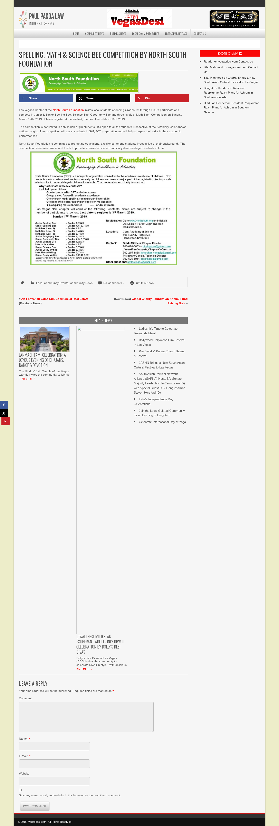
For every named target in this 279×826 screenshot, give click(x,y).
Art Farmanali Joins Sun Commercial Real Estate (54, 298)
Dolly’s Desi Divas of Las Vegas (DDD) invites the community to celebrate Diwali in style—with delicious (101, 661)
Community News (94, 33)
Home (76, 33)
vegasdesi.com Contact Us (235, 61)
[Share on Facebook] (4, 405)
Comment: (25, 698)
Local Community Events (145, 33)
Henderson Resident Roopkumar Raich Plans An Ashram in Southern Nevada (228, 92)
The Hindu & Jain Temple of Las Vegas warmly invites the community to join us (44, 373)
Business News (118, 33)
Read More (25, 379)
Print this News (144, 283)
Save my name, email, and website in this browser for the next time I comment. (70, 795)
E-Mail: (23, 756)
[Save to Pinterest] (5, 421)
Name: (23, 738)
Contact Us (200, 33)
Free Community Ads (176, 33)
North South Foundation (68, 110)
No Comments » (113, 283)
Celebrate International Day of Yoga (162, 422)
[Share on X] (4, 413)
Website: (24, 773)
